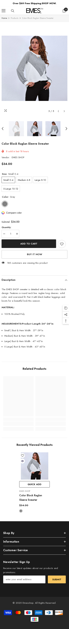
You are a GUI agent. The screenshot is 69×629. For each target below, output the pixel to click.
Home (4, 18)
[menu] (3, 11)
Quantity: (6, 227)
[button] (58, 111)
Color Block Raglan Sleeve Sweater (30, 498)
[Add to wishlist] (62, 244)
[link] (18, 423)
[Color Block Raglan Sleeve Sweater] (34, 466)
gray (20, 510)
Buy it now (34, 254)
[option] (34, 68)
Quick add (34, 484)
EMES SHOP (18, 157)
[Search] (13, 11)
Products (14, 18)
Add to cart (28, 243)
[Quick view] (22, 461)
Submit (56, 579)
